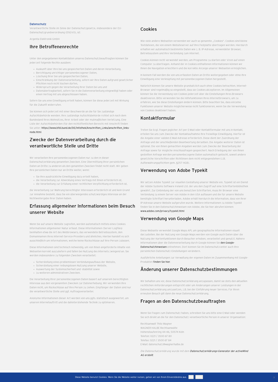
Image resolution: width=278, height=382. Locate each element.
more (199, 377)
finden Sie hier (161, 262)
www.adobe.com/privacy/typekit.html (162, 211)
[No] (274, 377)
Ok (191, 377)
